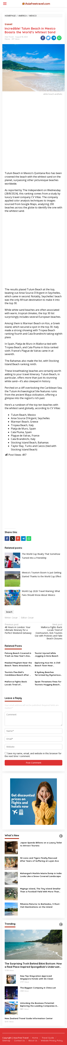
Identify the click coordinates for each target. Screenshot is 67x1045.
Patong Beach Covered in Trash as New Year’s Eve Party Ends (18, 654)
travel (8, 24)
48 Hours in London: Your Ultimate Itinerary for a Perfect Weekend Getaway (18, 628)
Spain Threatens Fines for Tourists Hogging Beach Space (48, 683)
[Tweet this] (48, 38)
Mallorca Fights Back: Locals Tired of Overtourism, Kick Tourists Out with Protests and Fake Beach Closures (48, 631)
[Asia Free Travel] (36, 3)
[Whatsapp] (59, 38)
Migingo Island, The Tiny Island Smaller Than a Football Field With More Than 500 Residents (40, 890)
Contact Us (19, 1040)
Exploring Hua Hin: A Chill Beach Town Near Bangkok (47, 664)
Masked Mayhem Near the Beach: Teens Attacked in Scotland (18, 664)
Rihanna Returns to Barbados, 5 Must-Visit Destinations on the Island (40, 905)
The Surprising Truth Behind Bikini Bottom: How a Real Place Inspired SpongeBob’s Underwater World (33, 965)
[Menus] (4, 3)
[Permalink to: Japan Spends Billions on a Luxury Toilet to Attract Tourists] (11, 847)
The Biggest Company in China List (38, 987)
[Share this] (43, 38)
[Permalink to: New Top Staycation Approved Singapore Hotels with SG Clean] (11, 978)
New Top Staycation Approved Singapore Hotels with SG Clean (36, 977)
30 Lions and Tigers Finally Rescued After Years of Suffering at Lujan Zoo (39, 859)
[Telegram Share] (53, 38)
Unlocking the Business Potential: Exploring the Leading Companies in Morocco (38, 1004)
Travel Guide (48, 1037)
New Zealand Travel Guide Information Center (29, 1018)
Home (35, 1037)
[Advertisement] (33, 135)
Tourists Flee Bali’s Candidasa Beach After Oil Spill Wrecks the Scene (18, 673)
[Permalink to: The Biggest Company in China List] (11, 992)
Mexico (7, 39)
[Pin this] (18, 538)
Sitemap (6, 1040)
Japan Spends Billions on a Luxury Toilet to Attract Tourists (41, 844)
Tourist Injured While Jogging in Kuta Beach (46, 654)
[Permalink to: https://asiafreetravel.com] (61, 836)
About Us (32, 1040)
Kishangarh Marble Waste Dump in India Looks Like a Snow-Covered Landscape (41, 874)
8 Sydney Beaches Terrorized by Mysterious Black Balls (48, 673)
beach (9, 611)
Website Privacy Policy (52, 1040)
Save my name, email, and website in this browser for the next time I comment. (33, 755)
